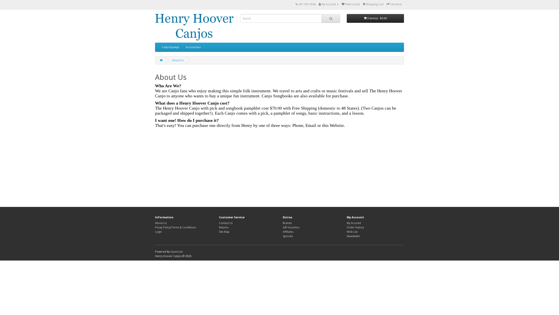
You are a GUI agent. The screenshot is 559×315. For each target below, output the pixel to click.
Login (158, 232)
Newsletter (353, 236)
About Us (178, 60)
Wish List (352, 232)
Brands (287, 223)
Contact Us (226, 223)
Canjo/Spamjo (170, 47)
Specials (288, 236)
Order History (355, 227)
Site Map (224, 232)
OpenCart (177, 252)
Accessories (193, 47)
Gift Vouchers (291, 227)
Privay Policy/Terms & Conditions (175, 227)
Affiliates (288, 232)
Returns (223, 227)
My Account (354, 223)
